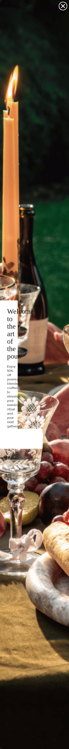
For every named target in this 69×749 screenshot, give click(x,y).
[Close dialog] (63, 6)
